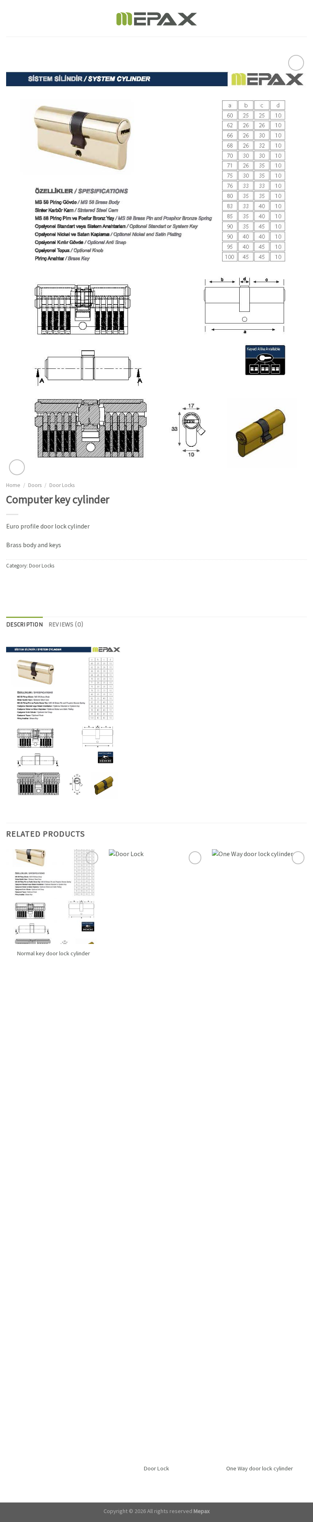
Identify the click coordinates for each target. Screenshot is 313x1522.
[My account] (289, 18)
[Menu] (11, 18)
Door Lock (156, 1468)
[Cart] (303, 18)
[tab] (24, 625)
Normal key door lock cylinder (53, 953)
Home (13, 485)
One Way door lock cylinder (259, 1468)
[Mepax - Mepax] (156, 18)
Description (24, 624)
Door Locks (62, 485)
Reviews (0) (66, 624)
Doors (35, 485)
